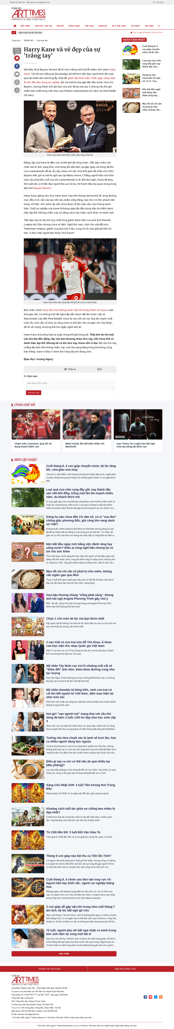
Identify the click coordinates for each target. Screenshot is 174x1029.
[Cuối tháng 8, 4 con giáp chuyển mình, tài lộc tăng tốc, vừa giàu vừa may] (28, 474)
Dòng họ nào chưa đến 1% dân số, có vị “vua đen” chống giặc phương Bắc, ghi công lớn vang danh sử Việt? (81, 520)
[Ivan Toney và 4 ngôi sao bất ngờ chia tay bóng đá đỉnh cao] (138, 424)
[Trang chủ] (15, 26)
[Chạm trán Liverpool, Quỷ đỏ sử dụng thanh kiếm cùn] (36, 424)
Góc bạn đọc (18, 437)
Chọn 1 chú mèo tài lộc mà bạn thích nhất (75, 618)
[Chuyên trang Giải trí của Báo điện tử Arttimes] (29, 14)
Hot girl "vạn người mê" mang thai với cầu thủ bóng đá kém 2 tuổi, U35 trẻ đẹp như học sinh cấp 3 (81, 717)
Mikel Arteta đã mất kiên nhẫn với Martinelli (84, 445)
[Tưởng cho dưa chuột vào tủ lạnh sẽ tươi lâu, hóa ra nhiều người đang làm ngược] (28, 746)
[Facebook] (145, 997)
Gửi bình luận (33, 393)
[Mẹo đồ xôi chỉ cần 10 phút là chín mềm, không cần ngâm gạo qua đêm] (28, 579)
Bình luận (17, 51)
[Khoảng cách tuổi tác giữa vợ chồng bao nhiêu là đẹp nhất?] (28, 816)
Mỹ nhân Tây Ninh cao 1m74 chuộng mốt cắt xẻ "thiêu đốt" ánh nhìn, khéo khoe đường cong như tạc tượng (80, 669)
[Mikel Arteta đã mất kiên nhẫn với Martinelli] (87, 424)
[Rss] (160, 997)
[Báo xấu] (17, 90)
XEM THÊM (64, 954)
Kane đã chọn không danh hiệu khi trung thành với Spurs (75, 310)
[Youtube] (150, 997)
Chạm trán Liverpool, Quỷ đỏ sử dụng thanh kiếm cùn (33, 445)
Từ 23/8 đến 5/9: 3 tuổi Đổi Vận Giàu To (73, 832)
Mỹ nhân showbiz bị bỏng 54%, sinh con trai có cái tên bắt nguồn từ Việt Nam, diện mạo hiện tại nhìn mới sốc (79, 693)
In (101, 369)
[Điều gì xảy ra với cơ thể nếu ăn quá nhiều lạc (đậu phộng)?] (28, 769)
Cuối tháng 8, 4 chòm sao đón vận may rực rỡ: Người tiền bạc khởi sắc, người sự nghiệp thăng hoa (80, 883)
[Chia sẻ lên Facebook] (17, 66)
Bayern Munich (42, 188)
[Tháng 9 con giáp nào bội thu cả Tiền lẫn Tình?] (28, 864)
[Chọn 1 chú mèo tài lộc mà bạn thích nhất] (28, 626)
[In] (17, 82)
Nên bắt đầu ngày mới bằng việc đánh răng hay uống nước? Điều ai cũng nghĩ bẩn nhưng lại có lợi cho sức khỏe (79, 547)
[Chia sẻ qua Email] (17, 74)
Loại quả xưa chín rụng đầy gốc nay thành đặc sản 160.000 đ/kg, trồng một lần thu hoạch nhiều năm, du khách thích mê (79, 493)
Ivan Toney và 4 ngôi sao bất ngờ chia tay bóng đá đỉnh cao (135, 445)
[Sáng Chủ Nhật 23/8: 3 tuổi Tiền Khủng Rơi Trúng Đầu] (28, 793)
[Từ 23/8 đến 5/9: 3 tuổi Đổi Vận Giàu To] (28, 840)
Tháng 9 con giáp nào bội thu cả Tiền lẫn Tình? (78, 856)
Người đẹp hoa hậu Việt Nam (28, 33)
